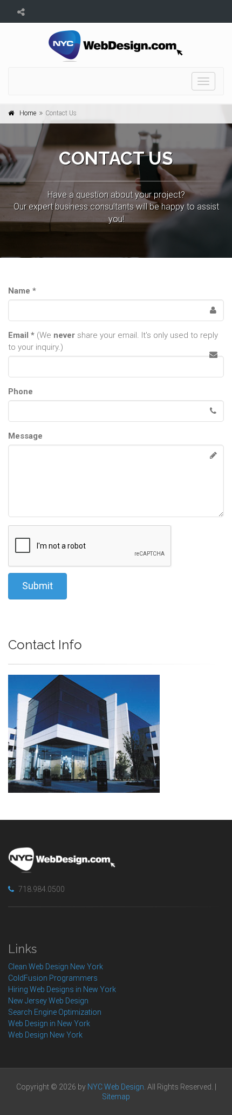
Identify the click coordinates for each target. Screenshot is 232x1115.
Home (27, 113)
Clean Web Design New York (55, 966)
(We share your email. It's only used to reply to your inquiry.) (113, 341)
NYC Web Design (115, 1087)
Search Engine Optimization (54, 1012)
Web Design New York (45, 1035)
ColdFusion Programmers (53, 978)
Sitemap (116, 1096)
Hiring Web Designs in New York (62, 989)
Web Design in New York (49, 1023)
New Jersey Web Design (48, 1000)
